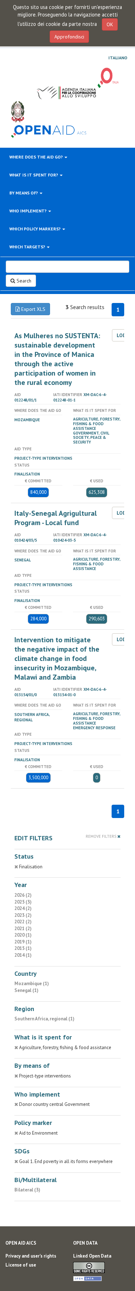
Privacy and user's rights (30, 1256)
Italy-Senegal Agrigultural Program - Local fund (55, 518)
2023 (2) (23, 915)
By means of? (24, 193)
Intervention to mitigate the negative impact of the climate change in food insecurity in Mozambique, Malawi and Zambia (56, 658)
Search (23, 280)
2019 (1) (23, 942)
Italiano (117, 58)
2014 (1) (23, 955)
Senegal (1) (26, 990)
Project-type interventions (43, 458)
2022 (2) (23, 922)
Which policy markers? (35, 228)
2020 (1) (23, 935)
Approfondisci (69, 36)
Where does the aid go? (36, 157)
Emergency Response (94, 727)
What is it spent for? (34, 175)
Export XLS (32, 309)
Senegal (22, 559)
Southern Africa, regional (32, 717)
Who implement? (28, 210)
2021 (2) (23, 928)
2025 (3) (23, 902)
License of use (20, 1265)
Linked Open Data (92, 1256)
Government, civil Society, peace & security (91, 438)
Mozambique (27, 419)
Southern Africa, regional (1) (44, 1019)
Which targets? (27, 246)
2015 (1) (23, 948)
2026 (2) (23, 895)
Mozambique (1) (31, 983)
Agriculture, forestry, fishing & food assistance (96, 424)
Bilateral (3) (27, 1190)
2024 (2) (23, 908)
